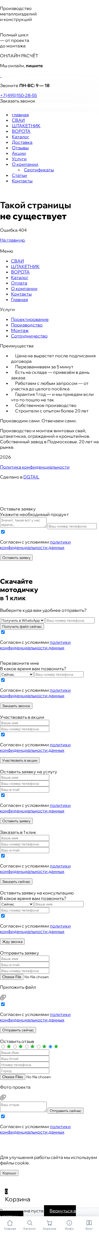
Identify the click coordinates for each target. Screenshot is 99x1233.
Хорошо (9, 1173)
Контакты (22, 180)
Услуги (19, 158)
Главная (19, 299)
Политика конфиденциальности (35, 467)
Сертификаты (39, 169)
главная (20, 114)
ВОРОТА (21, 131)
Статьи (19, 175)
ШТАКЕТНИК (26, 125)
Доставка (22, 142)
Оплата (19, 283)
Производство (27, 325)
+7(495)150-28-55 (18, 95)
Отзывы (20, 147)
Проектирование (30, 319)
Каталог (20, 136)
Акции (19, 153)
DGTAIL (31, 477)
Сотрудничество (29, 336)
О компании (25, 164)
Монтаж (20, 330)
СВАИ (18, 120)
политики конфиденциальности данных (35, 544)
